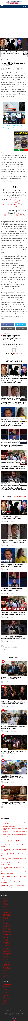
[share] (23, 113)
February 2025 (6, 926)
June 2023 (5, 958)
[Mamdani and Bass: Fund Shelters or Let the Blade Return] (14, 742)
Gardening (24, 376)
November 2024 (7, 931)
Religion (5, 1001)
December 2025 (6, 911)
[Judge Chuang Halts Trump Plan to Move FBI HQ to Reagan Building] (14, 793)
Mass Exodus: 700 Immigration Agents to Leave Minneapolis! (14, 881)
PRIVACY (6, 1013)
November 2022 (7, 968)
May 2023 (5, 959)
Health (9, 378)
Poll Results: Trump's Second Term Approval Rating (14, 114)
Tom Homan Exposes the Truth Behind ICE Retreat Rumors (12, 868)
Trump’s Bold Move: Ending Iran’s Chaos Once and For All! (13, 859)
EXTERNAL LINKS (19, 1013)
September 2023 (7, 953)
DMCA (17, 1014)
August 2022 (6, 973)
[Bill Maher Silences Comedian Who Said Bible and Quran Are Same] (14, 692)
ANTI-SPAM (11, 1014)
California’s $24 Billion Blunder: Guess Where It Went (13, 854)
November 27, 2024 (14, 215)
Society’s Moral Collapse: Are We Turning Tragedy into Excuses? (11, 52)
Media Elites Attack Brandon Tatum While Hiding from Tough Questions (13, 467)
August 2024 (6, 936)
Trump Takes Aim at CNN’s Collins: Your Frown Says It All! (13, 877)
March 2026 (6, 906)
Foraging (17, 376)
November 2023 (7, 950)
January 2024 (6, 947)
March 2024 (6, 943)
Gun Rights (4, 378)
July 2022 (5, 975)
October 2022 (6, 970)
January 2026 (6, 909)
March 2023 (6, 962)
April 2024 (5, 942)
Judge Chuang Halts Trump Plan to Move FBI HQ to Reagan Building (13, 803)
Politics (4, 1000)
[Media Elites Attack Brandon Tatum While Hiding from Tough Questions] (14, 457)
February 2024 (6, 945)
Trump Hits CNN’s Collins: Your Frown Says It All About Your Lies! (14, 863)
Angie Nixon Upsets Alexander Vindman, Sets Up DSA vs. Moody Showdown (12, 777)
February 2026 (6, 908)
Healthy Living (15, 378)
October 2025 (6, 914)
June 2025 (5, 920)
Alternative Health (5, 375)
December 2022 (6, 967)
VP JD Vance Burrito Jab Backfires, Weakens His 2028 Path (12, 678)
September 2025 (7, 915)
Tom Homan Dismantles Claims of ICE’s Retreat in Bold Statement (14, 850)
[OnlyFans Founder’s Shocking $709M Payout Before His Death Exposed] (14, 393)
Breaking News (15, 375)
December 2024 (6, 929)
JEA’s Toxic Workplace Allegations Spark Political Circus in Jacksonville (13, 488)
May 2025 (5, 922)
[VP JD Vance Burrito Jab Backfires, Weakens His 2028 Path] (14, 668)
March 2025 (6, 925)
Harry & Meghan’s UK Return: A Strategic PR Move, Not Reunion (12, 424)
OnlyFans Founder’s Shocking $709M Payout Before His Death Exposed (13, 403)
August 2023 (6, 954)
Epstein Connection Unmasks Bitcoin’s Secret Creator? (13, 845)
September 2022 (7, 972)
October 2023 (6, 951)
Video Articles (6, 1005)
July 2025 (5, 918)
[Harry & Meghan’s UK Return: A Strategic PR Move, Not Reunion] (14, 414)
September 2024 (7, 934)
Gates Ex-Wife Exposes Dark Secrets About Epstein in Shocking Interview (12, 886)
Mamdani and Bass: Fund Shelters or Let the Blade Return (13, 752)
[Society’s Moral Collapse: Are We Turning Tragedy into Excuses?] (11, 44)
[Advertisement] (14, 23)
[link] (5, 113)
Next (27, 47)
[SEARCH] (26, 6)
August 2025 (6, 917)
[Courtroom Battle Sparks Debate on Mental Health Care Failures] (14, 436)
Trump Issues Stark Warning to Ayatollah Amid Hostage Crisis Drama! (13, 872)
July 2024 (5, 937)
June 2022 (5, 976)
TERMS (12, 1013)
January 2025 (6, 928)
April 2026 (5, 904)
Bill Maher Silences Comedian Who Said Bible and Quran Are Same (13, 702)
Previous (1, 47)
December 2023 (6, 948)
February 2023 (6, 964)
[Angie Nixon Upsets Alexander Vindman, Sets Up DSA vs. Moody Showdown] (14, 767)
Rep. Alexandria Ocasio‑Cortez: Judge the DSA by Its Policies (14, 727)
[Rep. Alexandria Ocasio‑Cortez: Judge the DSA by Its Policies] (14, 717)
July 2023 (5, 956)
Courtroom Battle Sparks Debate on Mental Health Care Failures (13, 446)
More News (15, 841)
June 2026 (5, 901)
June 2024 (5, 939)
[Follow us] (24, 6)
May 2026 (5, 903)
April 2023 (5, 961)
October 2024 (6, 933)
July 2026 (5, 900)
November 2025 (7, 912)
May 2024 (5, 940)
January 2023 (6, 965)
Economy (22, 375)
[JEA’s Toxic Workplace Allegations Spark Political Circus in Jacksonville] (14, 478)
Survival (5, 1003)
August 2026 (6, 898)
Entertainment (10, 376)
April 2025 (5, 923)
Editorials (3, 376)
